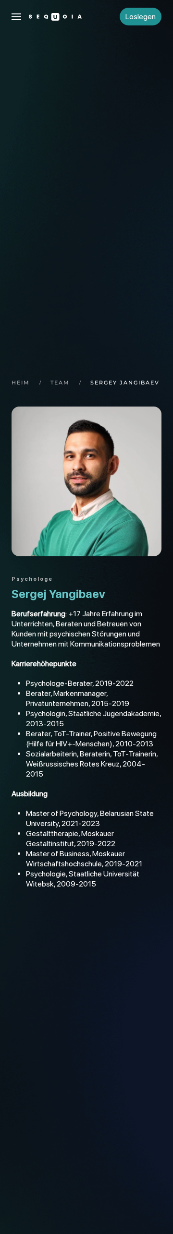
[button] (16, 17)
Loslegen (140, 16)
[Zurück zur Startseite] (55, 17)
